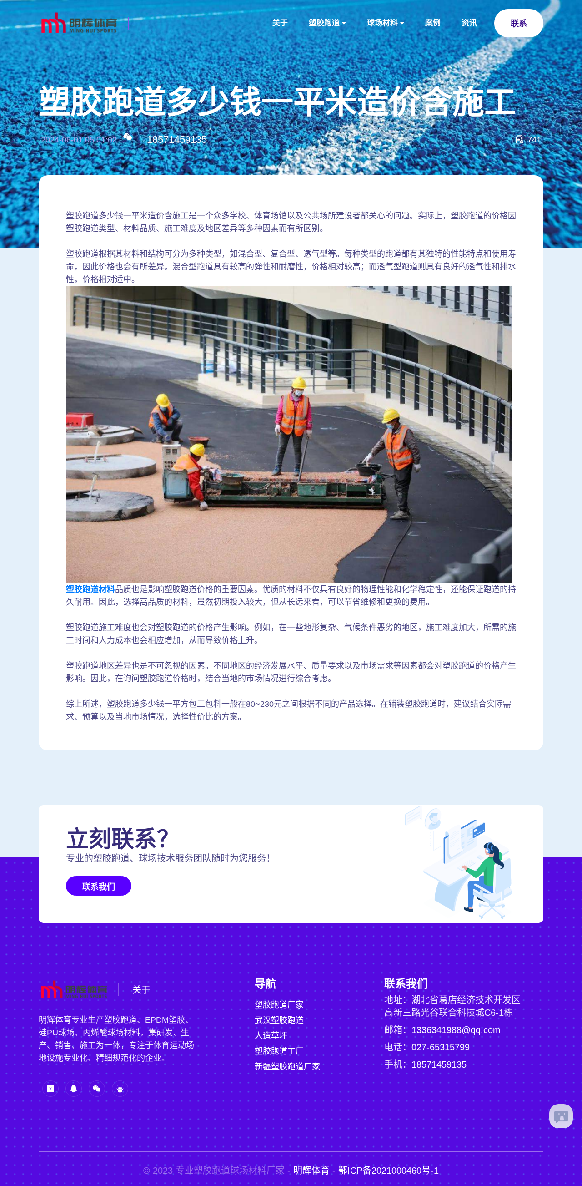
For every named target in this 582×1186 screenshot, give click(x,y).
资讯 (469, 23)
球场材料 (382, 23)
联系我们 (98, 887)
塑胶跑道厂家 (279, 1004)
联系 (519, 23)
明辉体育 (311, 1171)
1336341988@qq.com (456, 1030)
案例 (433, 23)
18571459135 (177, 139)
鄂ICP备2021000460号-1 (388, 1171)
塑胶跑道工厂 (279, 1051)
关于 (280, 23)
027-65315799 (440, 1047)
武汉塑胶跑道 (279, 1020)
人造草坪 (271, 1035)
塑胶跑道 (324, 23)
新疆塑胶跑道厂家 (287, 1066)
